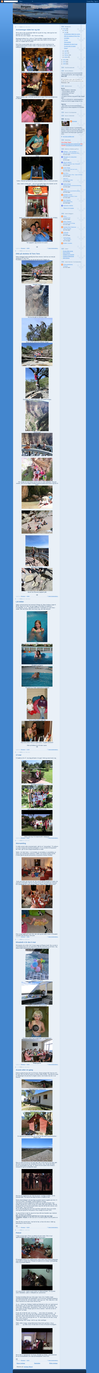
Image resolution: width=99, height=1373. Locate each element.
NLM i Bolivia (66, 253)
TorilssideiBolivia (68, 264)
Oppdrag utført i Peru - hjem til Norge (72, 174)
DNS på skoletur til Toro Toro (28, 254)
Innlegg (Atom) (28, 1367)
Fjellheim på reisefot (68, 254)
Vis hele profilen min (68, 136)
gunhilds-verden (67, 194)
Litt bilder (20, 602)
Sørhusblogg (66, 238)
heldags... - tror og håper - (70, 151)
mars (66, 53)
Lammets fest (66, 217)
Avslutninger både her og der (28, 30)
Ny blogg (65, 234)
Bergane (26, 6)
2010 (64, 61)
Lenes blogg (66, 167)
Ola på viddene (67, 162)
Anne (64, 189)
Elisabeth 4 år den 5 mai (26, 942)
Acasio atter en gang (24, 1070)
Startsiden (37, 1363)
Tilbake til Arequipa (68, 208)
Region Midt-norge (68, 251)
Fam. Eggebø (66, 200)
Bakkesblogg (67, 184)
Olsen (65, 216)
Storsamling (21, 843)
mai (65, 32)
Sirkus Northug (67, 228)
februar (66, 55)
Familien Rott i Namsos (69, 227)
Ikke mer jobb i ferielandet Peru (71, 153)
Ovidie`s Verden (67, 243)
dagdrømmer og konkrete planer (71, 190)
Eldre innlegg (53, 1363)
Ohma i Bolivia (67, 221)
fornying (65, 266)
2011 (64, 59)
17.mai (18, 755)
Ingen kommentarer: (53, 248)
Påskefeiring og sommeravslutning (72, 185)
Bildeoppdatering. (68, 201)
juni (65, 30)
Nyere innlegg (21, 1363)
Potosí (18, 1233)
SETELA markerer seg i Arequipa (71, 163)
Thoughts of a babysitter (70, 157)
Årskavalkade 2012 (68, 180)
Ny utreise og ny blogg (69, 223)
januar (66, 57)
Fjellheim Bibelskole (68, 256)
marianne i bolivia (68, 205)
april (65, 51)
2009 (64, 63)
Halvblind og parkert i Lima (70, 196)
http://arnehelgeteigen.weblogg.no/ (70, 144)
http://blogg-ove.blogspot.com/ (74, 145)
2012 (64, 28)
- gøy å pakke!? (67, 239)
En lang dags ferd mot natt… (70, 169)
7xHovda (65, 232)
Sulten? (65, 158)
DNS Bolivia (66, 258)
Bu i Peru (65, 173)
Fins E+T (65, 178)
